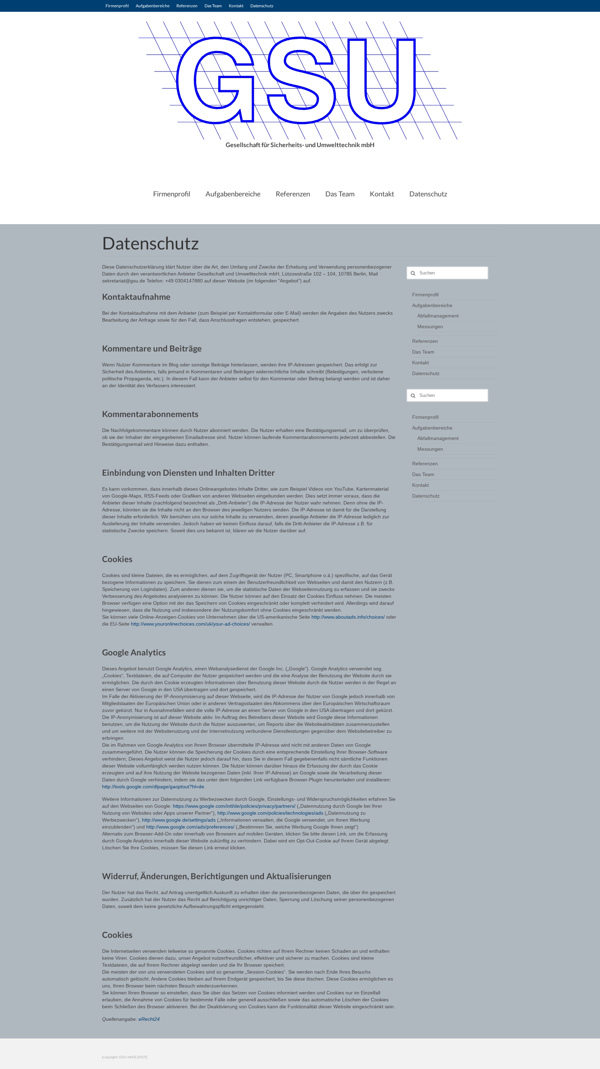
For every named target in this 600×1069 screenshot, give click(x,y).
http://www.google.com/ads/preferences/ (190, 827)
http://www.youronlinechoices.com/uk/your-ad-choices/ (191, 624)
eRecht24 (149, 1019)
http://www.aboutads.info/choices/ (348, 617)
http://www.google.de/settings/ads (178, 820)
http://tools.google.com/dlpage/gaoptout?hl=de (153, 786)
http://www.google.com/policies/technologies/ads (270, 813)
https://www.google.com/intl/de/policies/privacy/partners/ (234, 806)
